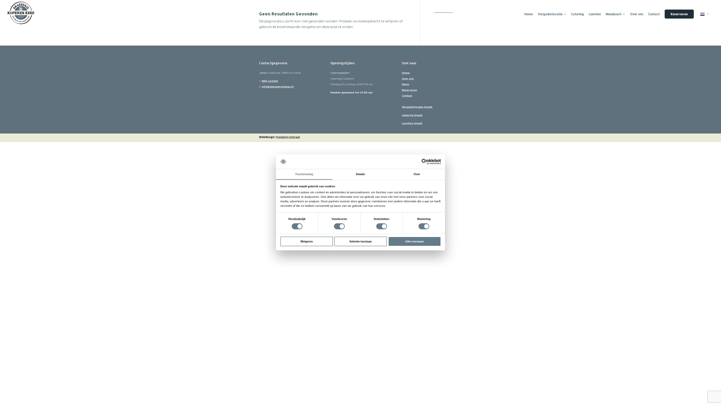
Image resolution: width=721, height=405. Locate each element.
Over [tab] (417, 174)
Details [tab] (360, 174)
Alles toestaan (414, 241)
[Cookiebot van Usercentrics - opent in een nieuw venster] (424, 161)
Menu (405, 84)
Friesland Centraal (288, 137)
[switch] (339, 226)
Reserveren (679, 14)
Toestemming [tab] (304, 174)
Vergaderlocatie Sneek (417, 106)
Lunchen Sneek (412, 123)
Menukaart (613, 14)
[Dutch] (704, 19)
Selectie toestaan (360, 241)
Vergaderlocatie (550, 14)
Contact (654, 14)
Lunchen (595, 14)
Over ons (636, 14)
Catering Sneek (412, 115)
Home (406, 72)
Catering (577, 14)
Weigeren (306, 241)
